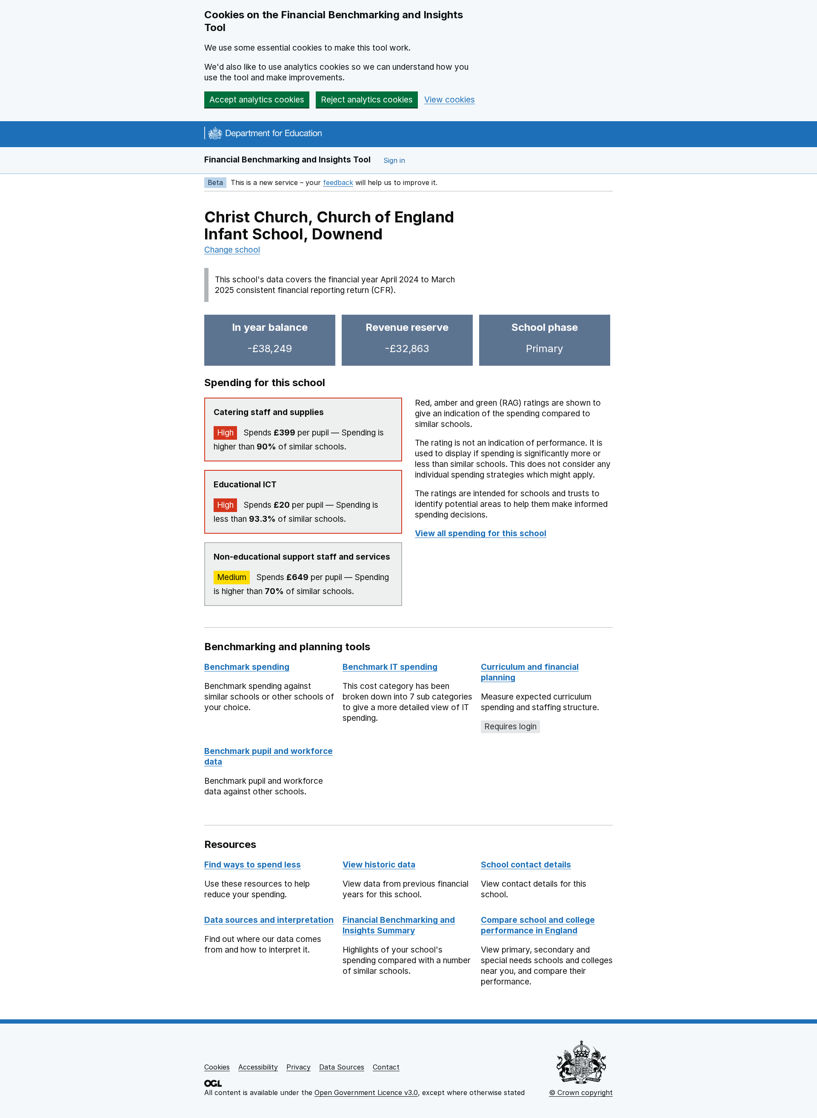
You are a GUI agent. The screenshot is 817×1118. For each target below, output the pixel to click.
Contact (386, 1067)
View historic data (379, 865)
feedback (338, 182)
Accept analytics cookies (256, 100)
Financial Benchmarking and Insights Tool (287, 160)
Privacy (298, 1067)
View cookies (449, 100)
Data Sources (341, 1067)
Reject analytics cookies (367, 100)
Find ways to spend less (252, 865)
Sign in (394, 160)
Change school (232, 250)
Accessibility (258, 1067)
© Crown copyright (581, 1092)
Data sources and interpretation (269, 920)
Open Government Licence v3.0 (366, 1092)
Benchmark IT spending (390, 667)
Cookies (217, 1067)
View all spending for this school (480, 533)
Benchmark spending (246, 667)
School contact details (526, 865)
